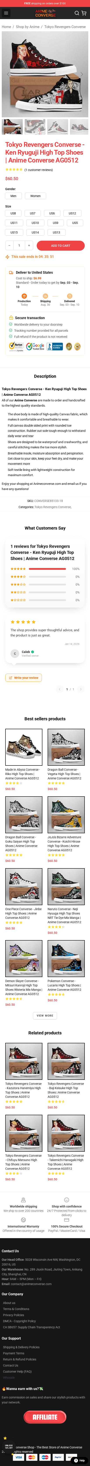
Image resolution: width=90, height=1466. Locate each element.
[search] (77, 13)
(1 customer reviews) (38, 170)
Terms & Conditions (16, 1309)
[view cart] (84, 13)
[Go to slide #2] (34, 127)
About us (9, 1303)
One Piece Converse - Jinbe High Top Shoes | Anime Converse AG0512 (23, 913)
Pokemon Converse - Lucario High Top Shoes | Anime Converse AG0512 (64, 985)
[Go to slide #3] (57, 127)
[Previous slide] (8, 74)
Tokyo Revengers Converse (65, 27)
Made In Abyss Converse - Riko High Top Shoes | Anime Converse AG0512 (22, 774)
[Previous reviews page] (60, 689)
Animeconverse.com (47, 483)
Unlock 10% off (9, 1446)
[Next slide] (81, 74)
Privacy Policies (13, 1315)
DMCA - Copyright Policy (19, 1321)
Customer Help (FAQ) (17, 1371)
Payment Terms (13, 1353)
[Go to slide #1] (12, 127)
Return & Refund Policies (19, 1359)
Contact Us (10, 1365)
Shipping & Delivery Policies (21, 1347)
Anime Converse (25, 400)
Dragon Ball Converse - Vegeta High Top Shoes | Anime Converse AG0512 (64, 774)
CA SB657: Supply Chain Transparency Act (31, 1327)
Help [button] (82, 1460)
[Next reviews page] (81, 689)
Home (6, 27)
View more (45, 1015)
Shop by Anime (27, 27)
